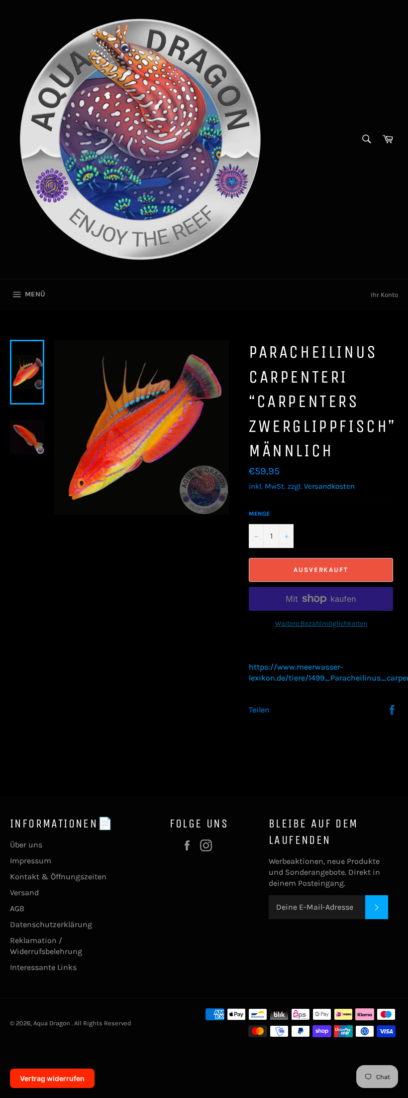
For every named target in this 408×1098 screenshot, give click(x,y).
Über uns (26, 844)
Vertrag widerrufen (52, 1078)
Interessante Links (43, 967)
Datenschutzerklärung (51, 924)
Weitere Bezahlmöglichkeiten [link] (321, 623)
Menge (259, 513)
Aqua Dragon (52, 1023)
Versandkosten (329, 486)
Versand (24, 892)
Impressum (30, 860)
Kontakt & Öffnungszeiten (58, 876)
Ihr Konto (384, 294)
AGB (17, 908)
